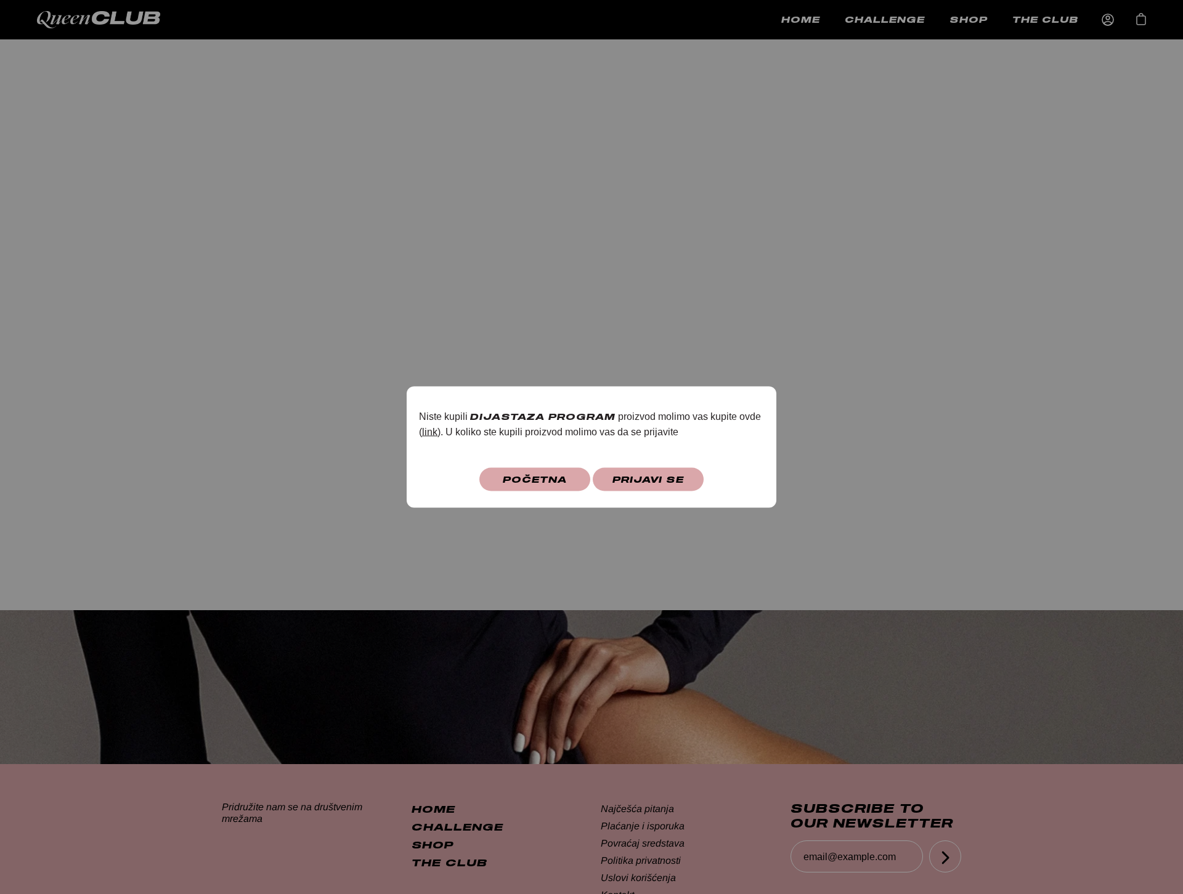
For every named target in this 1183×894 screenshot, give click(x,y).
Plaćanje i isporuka (643, 826)
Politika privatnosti (641, 860)
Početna (535, 479)
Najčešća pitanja (637, 808)
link (429, 431)
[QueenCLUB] (111, 19)
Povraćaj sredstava (643, 843)
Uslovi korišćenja (638, 877)
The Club (1045, 19)
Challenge (885, 19)
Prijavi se (648, 479)
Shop (968, 19)
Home (800, 19)
